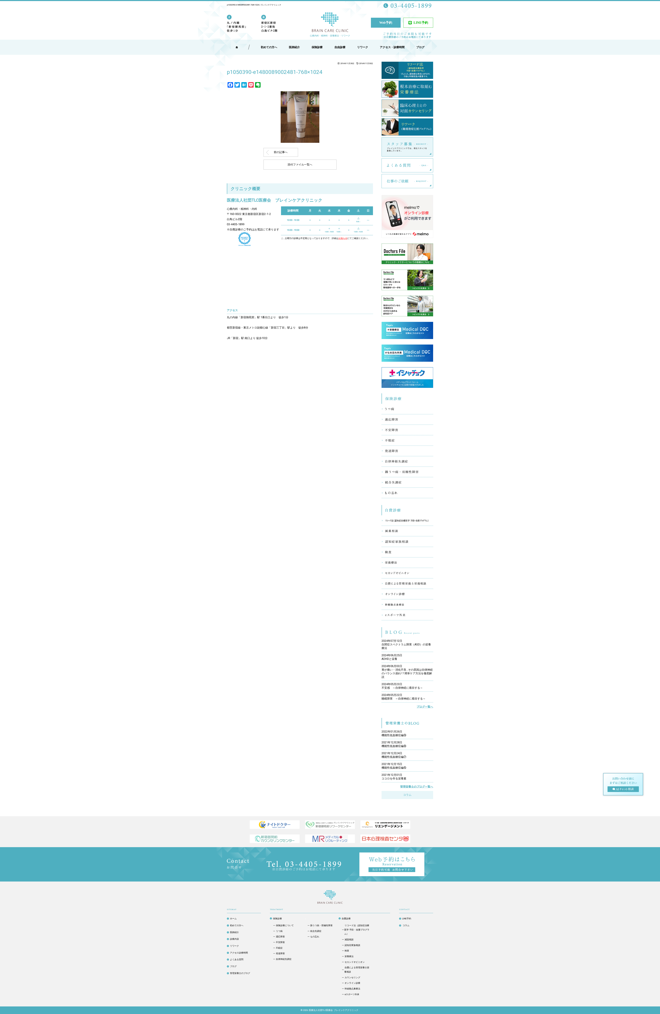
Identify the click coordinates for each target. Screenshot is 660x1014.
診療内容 (234, 939)
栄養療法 (407, 562)
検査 (407, 552)
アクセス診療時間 (239, 952)
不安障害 (407, 430)
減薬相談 (407, 531)
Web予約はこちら (424, 855)
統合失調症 (407, 482)
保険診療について (285, 925)
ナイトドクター (275, 824)
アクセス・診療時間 (392, 47)
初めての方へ (236, 925)
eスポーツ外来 (407, 615)
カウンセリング (352, 977)
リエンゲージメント (385, 824)
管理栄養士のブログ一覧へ (416, 786)
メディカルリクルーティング (330, 838)
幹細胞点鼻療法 (407, 604)
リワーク (362, 47)
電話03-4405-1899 (304, 865)
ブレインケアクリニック (330, 22)
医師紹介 (294, 47)
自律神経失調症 (407, 461)
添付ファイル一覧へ (300, 164)
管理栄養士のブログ (240, 973)
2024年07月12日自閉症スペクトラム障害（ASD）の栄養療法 (406, 644)
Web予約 (385, 22)
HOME (236, 47)
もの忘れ (407, 493)
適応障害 (407, 419)
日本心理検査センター (385, 838)
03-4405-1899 (235, 224)
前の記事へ (281, 152)
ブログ (233, 966)
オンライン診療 (407, 594)
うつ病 (407, 409)
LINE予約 (421, 22)
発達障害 (407, 451)
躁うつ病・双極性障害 (407, 472)
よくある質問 (236, 959)
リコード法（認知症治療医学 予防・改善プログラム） (407, 520)
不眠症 (407, 440)
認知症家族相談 (407, 541)
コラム (407, 794)
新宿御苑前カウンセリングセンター (275, 838)
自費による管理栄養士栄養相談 (407, 583)
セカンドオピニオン (407, 573)
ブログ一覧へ (425, 706)
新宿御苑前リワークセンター (330, 824)
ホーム (233, 918)
